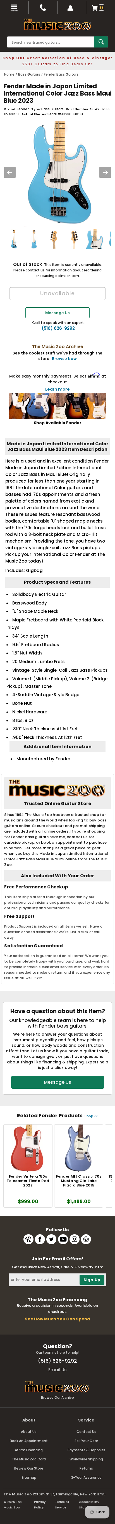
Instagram (75, 1239)
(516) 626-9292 (58, 328)
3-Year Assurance (86, 1477)
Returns (86, 1468)
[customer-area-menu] (72, 7)
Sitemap (28, 1477)
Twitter (51, 1239)
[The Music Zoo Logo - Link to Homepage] (57, 24)
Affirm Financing (29, 1450)
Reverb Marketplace (28, 1239)
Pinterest (86, 1239)
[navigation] (14, 7)
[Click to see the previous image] (10, 172)
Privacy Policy (39, 1505)
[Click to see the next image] (105, 172)
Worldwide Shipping (86, 1459)
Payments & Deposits (86, 1450)
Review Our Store (28, 1468)
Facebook (40, 1239)
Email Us (57, 1370)
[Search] (101, 42)
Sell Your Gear (86, 1440)
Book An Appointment (29, 1440)
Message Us (57, 313)
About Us (29, 1431)
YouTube (63, 1239)
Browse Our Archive (57, 1397)
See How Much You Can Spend (57, 1319)
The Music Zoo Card (29, 1459)
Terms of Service (62, 1505)
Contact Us (86, 1431)
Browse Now (64, 358)
